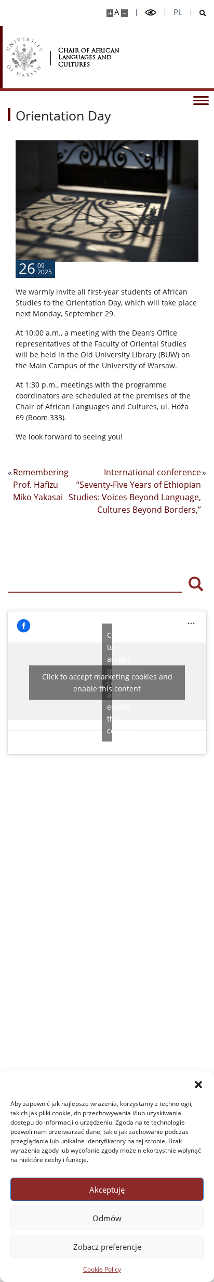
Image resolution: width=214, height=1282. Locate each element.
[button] (198, 1083)
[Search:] (95, 583)
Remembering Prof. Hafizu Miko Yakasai (41, 484)
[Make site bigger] (109, 13)
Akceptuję (107, 1189)
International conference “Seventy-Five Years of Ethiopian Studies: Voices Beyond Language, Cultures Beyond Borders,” (135, 490)
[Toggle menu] (201, 99)
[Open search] (199, 13)
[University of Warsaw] (24, 57)
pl (177, 12)
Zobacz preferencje (107, 1246)
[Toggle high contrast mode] (150, 12)
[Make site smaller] (124, 13)
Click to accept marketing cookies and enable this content (107, 682)
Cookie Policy (102, 1269)
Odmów (107, 1218)
